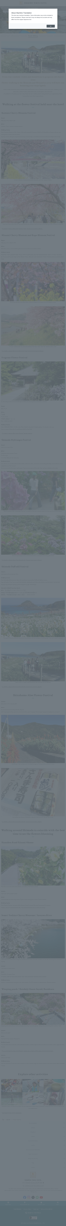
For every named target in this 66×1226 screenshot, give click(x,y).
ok (50, 26)
